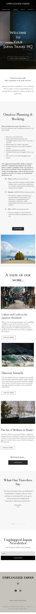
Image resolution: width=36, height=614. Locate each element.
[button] (2, 249)
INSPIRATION (6, 9)
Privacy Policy (22, 600)
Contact (16, 600)
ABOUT (23, 9)
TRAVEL (15, 9)
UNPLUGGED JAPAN (18, 3)
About (11, 600)
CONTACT (31, 9)
